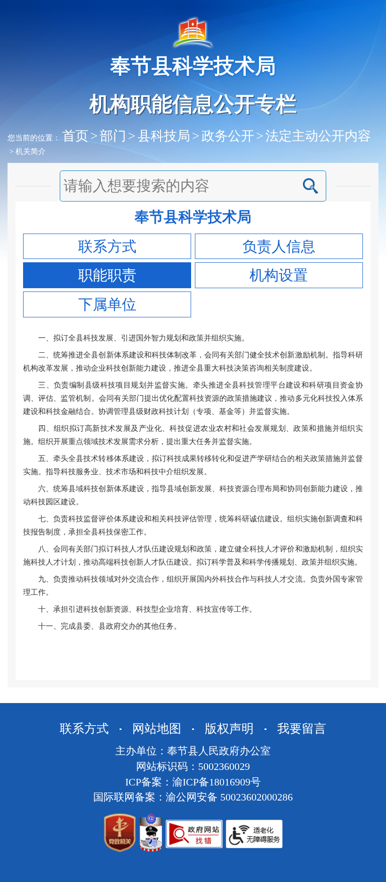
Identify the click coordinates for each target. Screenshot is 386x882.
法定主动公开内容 (318, 136)
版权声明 (229, 729)
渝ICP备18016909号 (216, 782)
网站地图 (156, 729)
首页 (75, 136)
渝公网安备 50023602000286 (229, 797)
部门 (113, 136)
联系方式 (84, 729)
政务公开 (227, 136)
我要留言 (301, 729)
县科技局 (163, 136)
